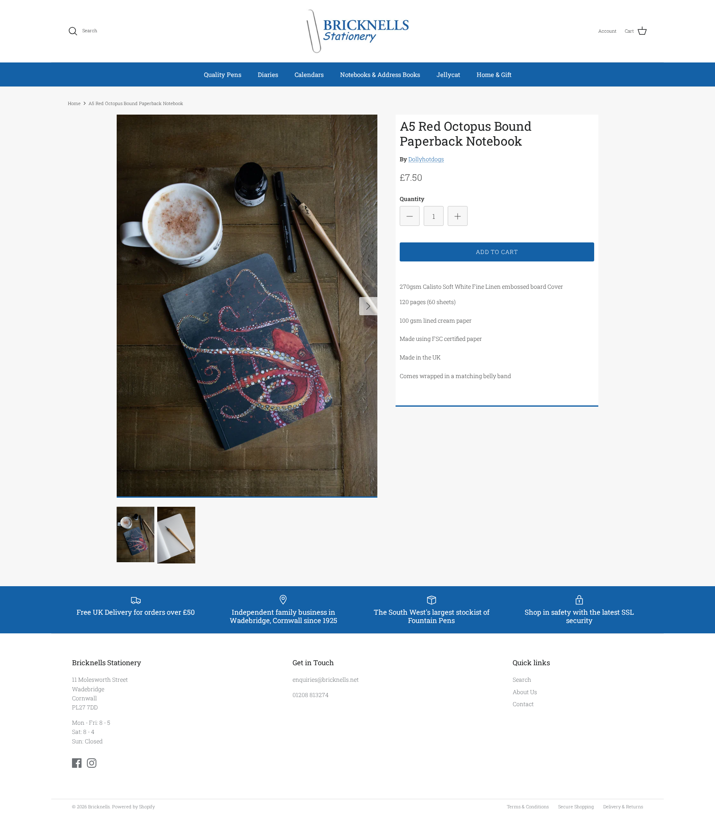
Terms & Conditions (528, 806)
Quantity (412, 199)
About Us (525, 692)
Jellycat (448, 74)
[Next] (368, 306)
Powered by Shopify (133, 806)
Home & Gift (494, 74)
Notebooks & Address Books (380, 74)
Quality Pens (222, 74)
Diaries (268, 74)
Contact (523, 704)
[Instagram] (91, 763)
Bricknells (99, 806)
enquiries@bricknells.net (326, 679)
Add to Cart (497, 252)
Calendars (309, 74)
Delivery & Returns (623, 806)
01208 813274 (311, 695)
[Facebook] (77, 763)
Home (74, 103)
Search (522, 679)
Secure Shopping (576, 806)
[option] (247, 306)
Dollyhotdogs (426, 159)
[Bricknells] (357, 31)
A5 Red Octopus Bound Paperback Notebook (136, 103)
